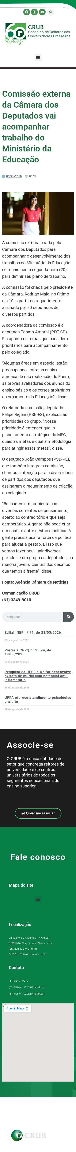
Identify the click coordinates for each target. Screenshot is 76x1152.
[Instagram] (34, 12)
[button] (50, 12)
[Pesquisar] (68, 617)
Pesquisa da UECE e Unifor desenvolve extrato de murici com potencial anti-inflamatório (38, 676)
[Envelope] (42, 12)
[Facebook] (26, 12)
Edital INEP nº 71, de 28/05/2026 (33, 633)
